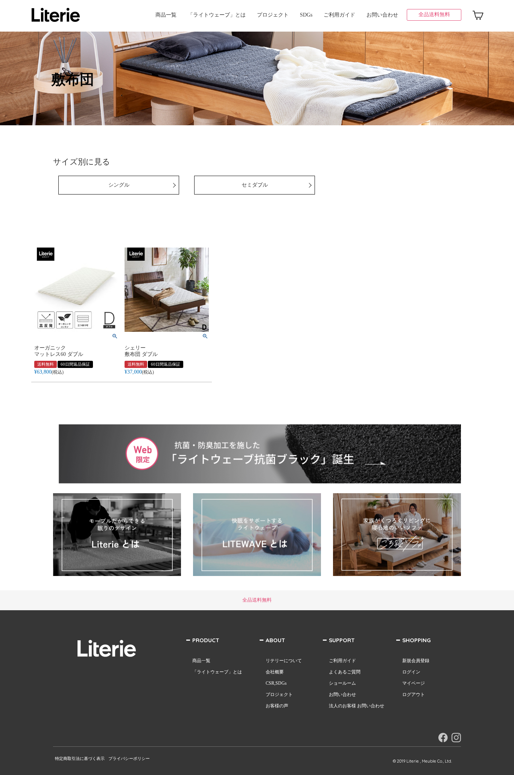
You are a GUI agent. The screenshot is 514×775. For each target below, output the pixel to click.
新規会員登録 (415, 660)
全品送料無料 (434, 14)
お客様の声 (277, 705)
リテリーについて (284, 660)
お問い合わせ (382, 15)
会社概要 (275, 672)
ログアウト (413, 694)
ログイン (411, 672)
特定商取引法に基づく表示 (80, 758)
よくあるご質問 (344, 672)
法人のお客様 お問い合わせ (356, 705)
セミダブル (255, 185)
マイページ (413, 683)
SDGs (306, 15)
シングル (118, 185)
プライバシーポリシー (129, 758)
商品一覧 (165, 15)
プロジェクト (273, 15)
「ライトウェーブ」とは (217, 15)
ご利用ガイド (339, 15)
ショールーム (342, 683)
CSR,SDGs (276, 683)
